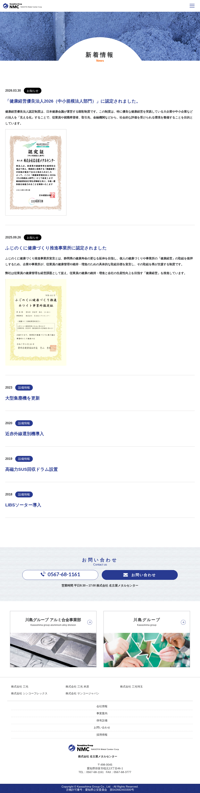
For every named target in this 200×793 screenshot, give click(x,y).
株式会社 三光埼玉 (131, 686)
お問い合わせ (102, 727)
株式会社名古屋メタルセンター (26, 6)
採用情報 (101, 734)
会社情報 (101, 706)
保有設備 (101, 720)
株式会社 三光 (19, 686)
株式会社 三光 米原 (77, 686)
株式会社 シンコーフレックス (29, 693)
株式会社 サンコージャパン (82, 693)
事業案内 (101, 713)
